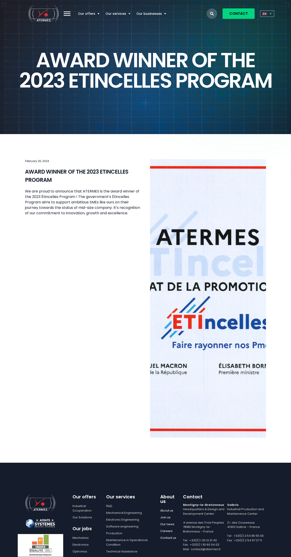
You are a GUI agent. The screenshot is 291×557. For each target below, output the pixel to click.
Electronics (81, 544)
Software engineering (122, 526)
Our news (167, 524)
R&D (109, 506)
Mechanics (81, 538)
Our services (115, 13)
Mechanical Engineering (124, 513)
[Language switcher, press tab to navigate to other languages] (267, 13)
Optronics (80, 551)
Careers (166, 531)
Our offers (86, 13)
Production (114, 533)
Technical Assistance (121, 551)
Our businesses (149, 13)
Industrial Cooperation (82, 508)
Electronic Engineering (122, 519)
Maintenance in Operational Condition (127, 542)
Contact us (168, 538)
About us (166, 510)
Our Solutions (82, 517)
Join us (165, 517)
